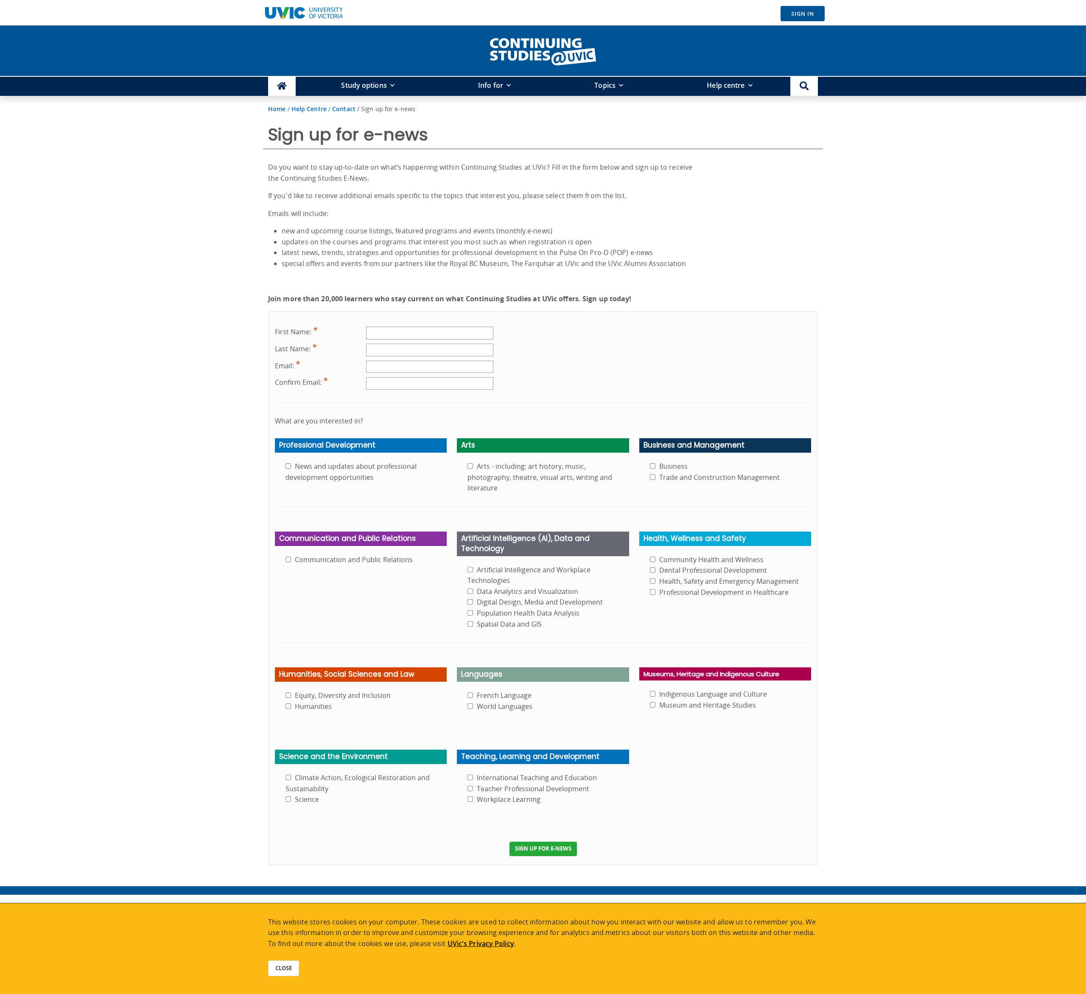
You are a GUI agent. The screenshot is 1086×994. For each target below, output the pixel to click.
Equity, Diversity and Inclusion (343, 695)
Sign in (802, 13)
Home (276, 109)
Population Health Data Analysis (528, 613)
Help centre (726, 85)
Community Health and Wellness (711, 559)
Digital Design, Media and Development (540, 602)
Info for (490, 85)
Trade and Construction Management (719, 477)
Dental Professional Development (713, 570)
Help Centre (309, 109)
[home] (543, 50)
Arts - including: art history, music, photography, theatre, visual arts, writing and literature (539, 477)
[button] (804, 86)
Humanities (313, 706)
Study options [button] (363, 85)
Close (283, 968)
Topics (605, 85)
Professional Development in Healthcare (724, 592)
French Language (504, 695)
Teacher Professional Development (533, 788)
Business (673, 466)
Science (307, 799)
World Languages (504, 706)
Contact (343, 109)
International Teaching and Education (537, 777)
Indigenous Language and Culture (713, 694)
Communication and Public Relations (354, 559)
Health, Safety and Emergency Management (729, 581)
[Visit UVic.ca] (303, 13)
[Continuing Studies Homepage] (282, 86)
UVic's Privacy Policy (481, 943)
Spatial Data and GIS (509, 624)
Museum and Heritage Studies (707, 705)
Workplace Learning (508, 799)
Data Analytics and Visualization (527, 591)
